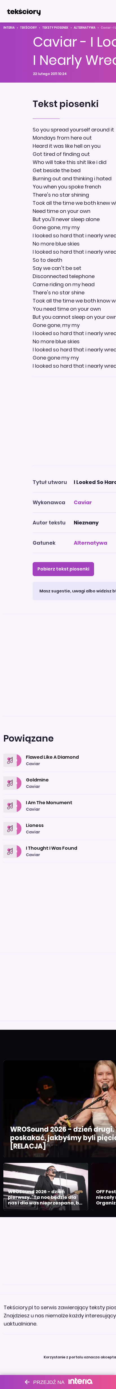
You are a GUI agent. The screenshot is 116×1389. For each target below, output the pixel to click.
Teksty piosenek (55, 28)
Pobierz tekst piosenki (63, 569)
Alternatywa (84, 28)
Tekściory (28, 28)
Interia (9, 28)
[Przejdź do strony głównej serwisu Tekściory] (24, 11)
